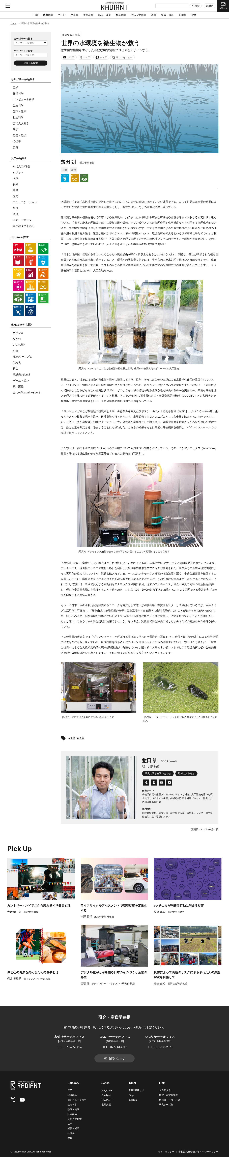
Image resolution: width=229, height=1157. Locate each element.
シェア (70, 57)
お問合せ (223, 8)
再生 (15, 368)
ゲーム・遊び (21, 380)
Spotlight (106, 1095)
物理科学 (48, 15)
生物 (15, 208)
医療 (15, 178)
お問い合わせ (117, 1058)
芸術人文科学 (138, 15)
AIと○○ (17, 338)
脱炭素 (17, 362)
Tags (131, 1095)
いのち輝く (19, 344)
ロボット (18, 172)
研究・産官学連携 (168, 1095)
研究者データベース (169, 1099)
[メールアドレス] (162, 782)
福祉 (15, 184)
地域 (15, 190)
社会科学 (121, 15)
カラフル (18, 332)
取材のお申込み (186, 773)
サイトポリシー (166, 1151)
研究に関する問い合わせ (158, 773)
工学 (35, 15)
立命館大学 (165, 1090)
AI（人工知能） (22, 166)
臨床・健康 (104, 15)
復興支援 (106, 1104)
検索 (197, 5)
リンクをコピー (124, 57)
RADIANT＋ (107, 1099)
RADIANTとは (136, 1090)
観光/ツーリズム (22, 356)
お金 (15, 350)
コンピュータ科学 (68, 15)
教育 (193, 15)
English (209, 5)
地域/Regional (21, 374)
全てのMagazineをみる (27, 392)
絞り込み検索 (31, 63)
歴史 (15, 196)
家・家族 (18, 386)
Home (13, 23)
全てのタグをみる (23, 226)
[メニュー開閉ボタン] (7, 5)
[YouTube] (169, 782)
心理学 (182, 15)
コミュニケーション (25, 202)
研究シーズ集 (166, 1104)
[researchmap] (154, 782)
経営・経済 (167, 15)
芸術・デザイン (22, 220)
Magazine (106, 1090)
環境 (15, 214)
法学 (153, 15)
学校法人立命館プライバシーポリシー (198, 1151)
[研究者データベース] (146, 782)
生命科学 (88, 15)
